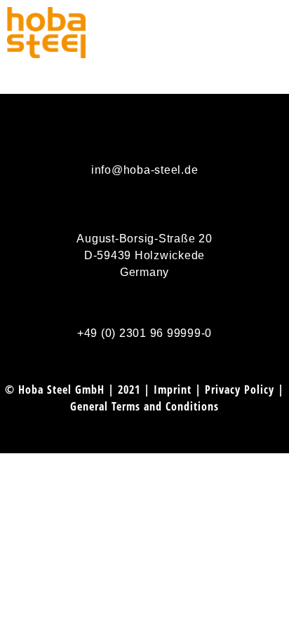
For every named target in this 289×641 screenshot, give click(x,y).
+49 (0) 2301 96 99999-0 (144, 333)
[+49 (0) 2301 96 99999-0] (144, 300)
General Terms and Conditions (144, 406)
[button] (275, 32)
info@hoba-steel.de (145, 170)
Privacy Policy (239, 389)
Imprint (172, 389)
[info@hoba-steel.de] (144, 137)
